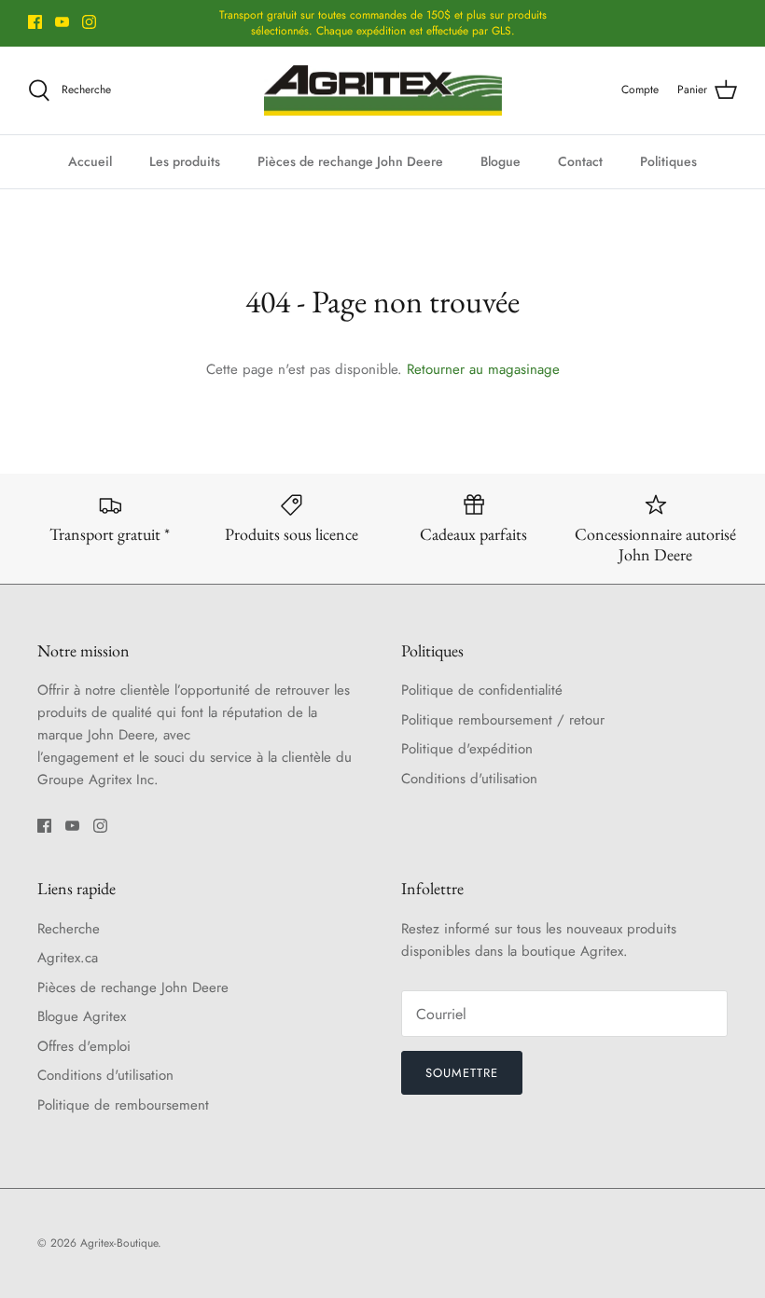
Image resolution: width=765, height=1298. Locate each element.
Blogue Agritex (81, 1016)
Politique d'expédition (467, 749)
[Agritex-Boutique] (383, 91)
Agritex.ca (67, 957)
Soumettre (461, 1073)
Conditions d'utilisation (469, 778)
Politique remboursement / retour (503, 720)
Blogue (500, 161)
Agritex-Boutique (119, 1243)
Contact (580, 161)
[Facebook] (35, 22)
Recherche (68, 928)
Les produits (184, 161)
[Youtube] (62, 22)
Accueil (90, 161)
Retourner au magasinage (483, 369)
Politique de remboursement (123, 1105)
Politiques (668, 161)
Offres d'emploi (84, 1046)
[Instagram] (89, 22)
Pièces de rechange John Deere (350, 161)
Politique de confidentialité (482, 690)
